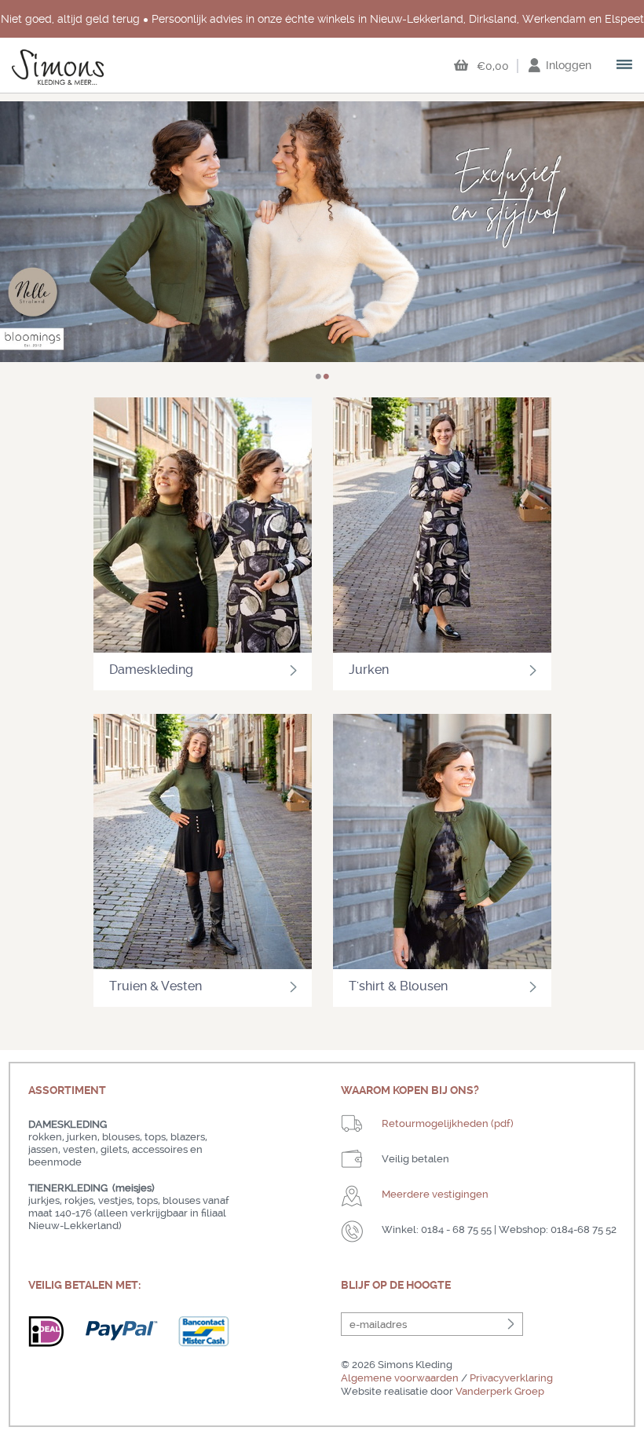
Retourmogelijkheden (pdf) (448, 1123)
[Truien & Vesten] (202, 843)
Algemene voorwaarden (400, 1378)
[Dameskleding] (202, 527)
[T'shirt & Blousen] (442, 843)
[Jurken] (442, 527)
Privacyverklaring (511, 1378)
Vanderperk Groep (500, 1391)
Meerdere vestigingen (435, 1194)
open (625, 66)
